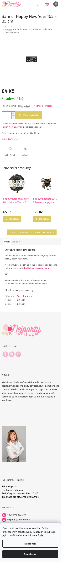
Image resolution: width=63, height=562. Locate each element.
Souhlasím (30, 554)
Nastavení (30, 543)
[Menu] (55, 4)
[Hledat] (39, 4)
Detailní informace (10, 139)
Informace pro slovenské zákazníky (20, 497)
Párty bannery (24, 296)
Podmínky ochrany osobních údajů (20, 493)
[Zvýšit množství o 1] (13, 113)
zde (41, 535)
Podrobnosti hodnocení (40, 29)
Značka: (11, 32)
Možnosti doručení (43, 106)
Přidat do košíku (30, 115)
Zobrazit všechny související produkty (31, 232)
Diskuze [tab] (16, 241)
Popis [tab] (7, 241)
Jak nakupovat (9, 486)
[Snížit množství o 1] (13, 117)
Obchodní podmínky (12, 490)
